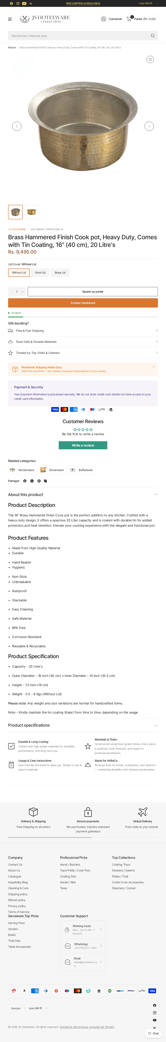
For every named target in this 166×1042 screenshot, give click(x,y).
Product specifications (29, 725)
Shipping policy (18, 894)
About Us (14, 870)
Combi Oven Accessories (128, 882)
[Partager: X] (32, 481)
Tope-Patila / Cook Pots (75, 870)
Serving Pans (16, 923)
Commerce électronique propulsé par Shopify (87, 1027)
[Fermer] (153, 367)
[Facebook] (11, 3)
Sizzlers (13, 929)
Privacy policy (17, 906)
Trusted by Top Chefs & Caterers (38, 352)
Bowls (11, 934)
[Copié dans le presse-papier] (45, 481)
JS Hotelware (17, 229)
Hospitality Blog (18, 882)
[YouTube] (24, 3)
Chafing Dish (68, 876)
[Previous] (16, 126)
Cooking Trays (121, 864)
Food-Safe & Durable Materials (36, 341)
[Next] (149, 126)
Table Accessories (19, 946)
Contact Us (15, 864)
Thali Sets (14, 940)
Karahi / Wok (68, 882)
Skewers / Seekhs (123, 870)
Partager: (14, 481)
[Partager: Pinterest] (39, 481)
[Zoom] (150, 59)
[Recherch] (153, 35)
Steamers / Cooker (124, 888)
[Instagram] (18, 3)
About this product (25, 494)
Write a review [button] (83, 445)
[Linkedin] (31, 3)
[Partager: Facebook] (25, 481)
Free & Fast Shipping (30, 330)
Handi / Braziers (70, 864)
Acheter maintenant (83, 303)
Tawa (63, 888)
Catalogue (14, 876)
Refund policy (17, 900)
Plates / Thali (120, 876)
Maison (12, 47)
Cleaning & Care (18, 888)
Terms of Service (18, 912)
